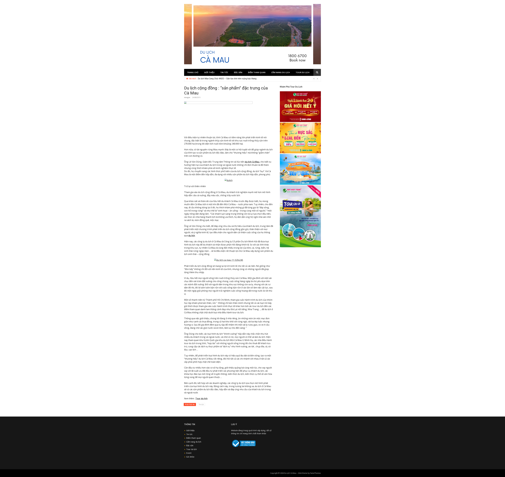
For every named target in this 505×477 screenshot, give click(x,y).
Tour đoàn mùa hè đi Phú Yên (211, 78)
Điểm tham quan (256, 72)
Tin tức (224, 72)
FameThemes (315, 473)
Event (188, 453)
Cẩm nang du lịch (280, 72)
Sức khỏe (190, 456)
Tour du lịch (302, 72)
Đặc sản (238, 72)
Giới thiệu (209, 72)
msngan (187, 97)
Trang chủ (192, 72)
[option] (258, 78)
